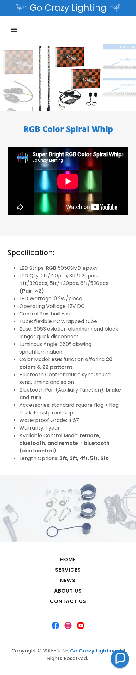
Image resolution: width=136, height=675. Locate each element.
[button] (21, 29)
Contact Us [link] (68, 601)
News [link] (68, 580)
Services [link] (68, 570)
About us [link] (68, 590)
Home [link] (68, 559)
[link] (55, 625)
